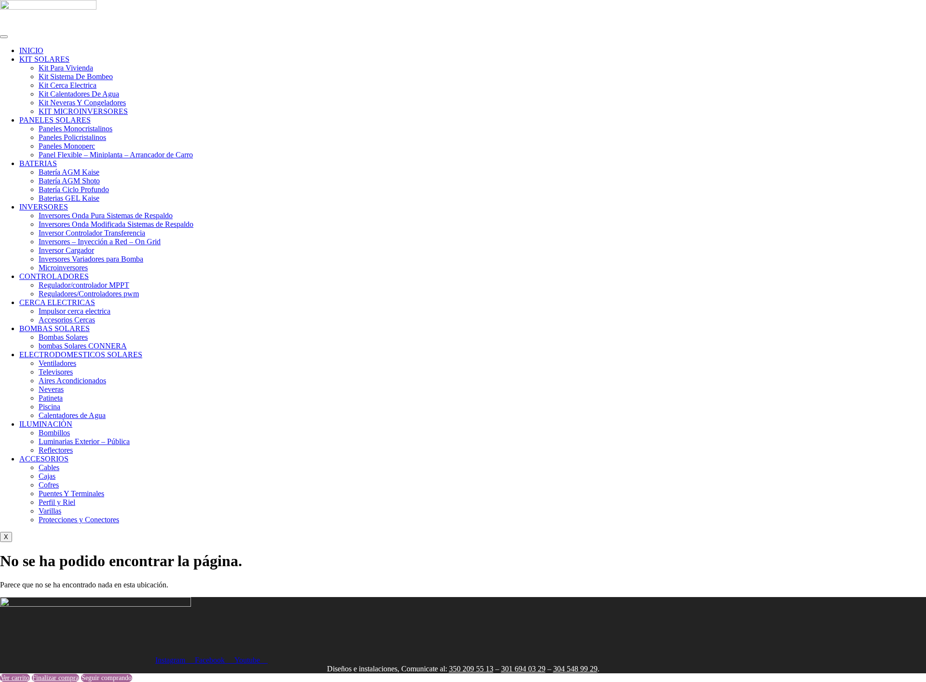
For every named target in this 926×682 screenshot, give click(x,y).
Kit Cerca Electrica (67, 85)
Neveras (51, 389)
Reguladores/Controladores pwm (89, 294)
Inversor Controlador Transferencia (92, 233)
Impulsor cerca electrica (74, 311)
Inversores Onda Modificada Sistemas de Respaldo (116, 224)
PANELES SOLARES (55, 120)
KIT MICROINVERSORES (83, 111)
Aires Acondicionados (72, 380)
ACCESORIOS (43, 459)
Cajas (47, 476)
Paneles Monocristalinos (75, 129)
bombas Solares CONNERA (83, 346)
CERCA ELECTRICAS (57, 302)
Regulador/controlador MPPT (84, 285)
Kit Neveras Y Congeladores (82, 102)
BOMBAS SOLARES (54, 328)
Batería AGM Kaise (69, 172)
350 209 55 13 (471, 669)
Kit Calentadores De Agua (79, 94)
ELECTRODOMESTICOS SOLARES (80, 354)
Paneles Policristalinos (72, 137)
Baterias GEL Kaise (69, 198)
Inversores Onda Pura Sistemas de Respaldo (106, 215)
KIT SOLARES (44, 59)
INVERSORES (43, 207)
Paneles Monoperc (67, 146)
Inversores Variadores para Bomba (91, 259)
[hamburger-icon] (4, 36)
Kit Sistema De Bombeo (76, 76)
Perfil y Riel (57, 502)
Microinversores (63, 268)
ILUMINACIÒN (45, 424)
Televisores (56, 372)
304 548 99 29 (575, 669)
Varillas (50, 511)
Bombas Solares (63, 337)
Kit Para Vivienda (66, 68)
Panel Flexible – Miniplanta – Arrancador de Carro (116, 155)
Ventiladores (57, 363)
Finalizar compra (55, 678)
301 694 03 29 (523, 669)
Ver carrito (14, 678)
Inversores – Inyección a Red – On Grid (100, 241)
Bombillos (54, 433)
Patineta (51, 398)
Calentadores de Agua (72, 415)
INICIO (31, 50)
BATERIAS (38, 163)
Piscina (49, 407)
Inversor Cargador (66, 250)
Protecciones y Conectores (79, 519)
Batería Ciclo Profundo (74, 189)
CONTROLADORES (54, 276)
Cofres (49, 485)
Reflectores (56, 450)
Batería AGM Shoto (69, 181)
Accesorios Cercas (67, 320)
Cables (49, 467)
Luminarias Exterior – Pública (84, 441)
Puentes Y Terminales (71, 493)
